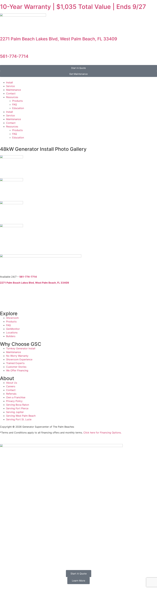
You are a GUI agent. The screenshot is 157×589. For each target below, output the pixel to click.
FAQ (14, 104)
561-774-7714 (14, 56)
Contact (10, 93)
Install (9, 82)
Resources (12, 97)
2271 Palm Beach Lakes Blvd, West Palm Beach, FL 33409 (58, 38)
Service (10, 86)
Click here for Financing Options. (102, 432)
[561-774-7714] (4, 48)
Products (17, 100)
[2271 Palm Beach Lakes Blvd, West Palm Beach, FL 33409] (4, 30)
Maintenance (13, 89)
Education (18, 108)
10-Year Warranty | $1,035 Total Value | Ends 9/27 (73, 6)
